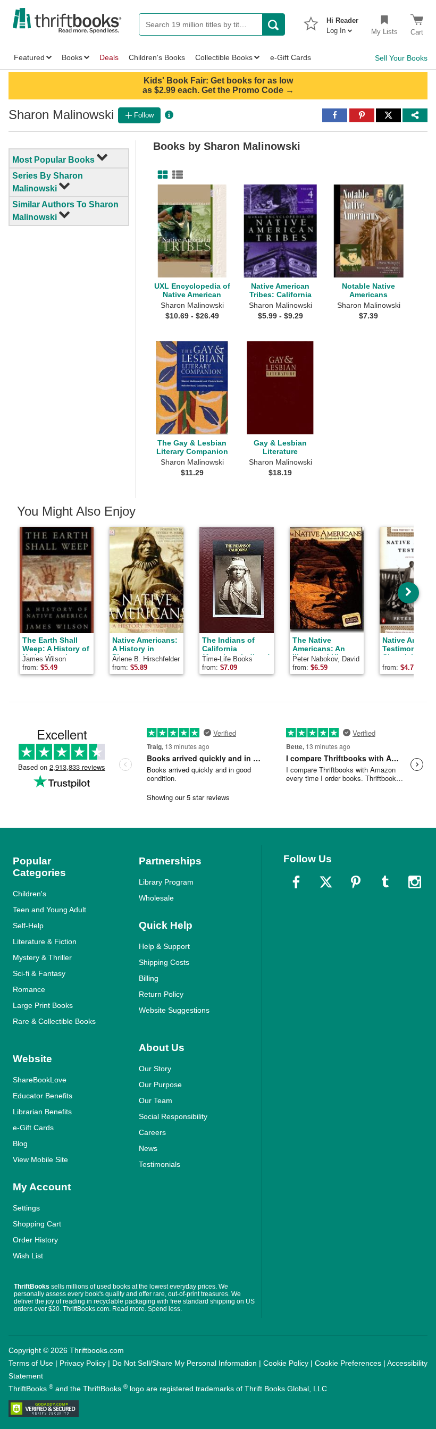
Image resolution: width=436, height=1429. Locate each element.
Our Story (155, 1068)
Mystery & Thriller (42, 957)
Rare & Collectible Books (54, 1021)
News (148, 1148)
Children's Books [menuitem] (157, 57)
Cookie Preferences (348, 1363)
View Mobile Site (40, 1159)
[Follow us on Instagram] (414, 882)
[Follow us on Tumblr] (385, 882)
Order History (35, 1239)
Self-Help (28, 925)
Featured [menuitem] (29, 57)
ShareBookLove (39, 1079)
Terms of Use (31, 1363)
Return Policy (161, 994)
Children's (29, 893)
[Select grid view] (160, 174)
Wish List (28, 1255)
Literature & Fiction (45, 941)
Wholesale (156, 898)
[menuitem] (342, 22)
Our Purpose (160, 1084)
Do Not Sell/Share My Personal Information (184, 1363)
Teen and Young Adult (49, 909)
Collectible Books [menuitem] (224, 57)
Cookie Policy (285, 1363)
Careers (152, 1132)
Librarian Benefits (42, 1111)
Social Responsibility (173, 1116)
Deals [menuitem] (109, 57)
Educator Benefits (42, 1095)
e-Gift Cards (33, 1127)
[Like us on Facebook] (296, 882)
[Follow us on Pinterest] (355, 882)
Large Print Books (43, 1005)
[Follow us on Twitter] (326, 882)
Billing (148, 978)
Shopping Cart (37, 1224)
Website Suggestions (174, 1010)
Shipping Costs (164, 962)
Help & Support (164, 946)
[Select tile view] (175, 174)
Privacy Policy (83, 1363)
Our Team (155, 1100)
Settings (26, 1208)
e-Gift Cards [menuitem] (290, 57)
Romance (29, 989)
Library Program (166, 882)
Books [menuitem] (72, 57)
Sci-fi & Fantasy (39, 973)
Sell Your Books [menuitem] (401, 58)
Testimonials (159, 1164)
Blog (20, 1143)
